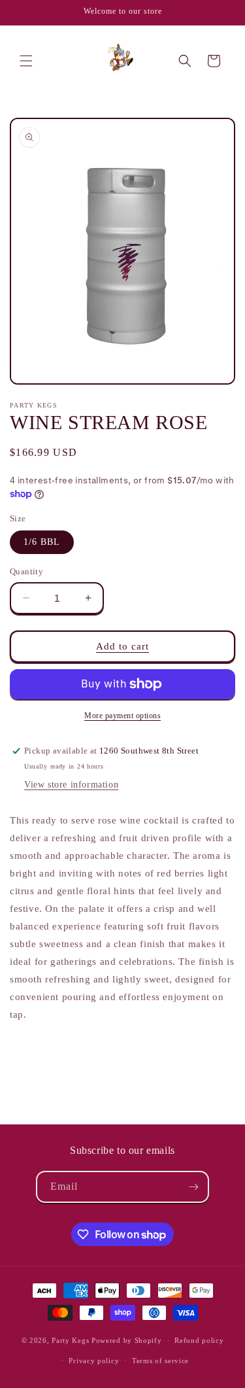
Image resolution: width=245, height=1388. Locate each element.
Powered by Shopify (126, 1340)
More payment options (122, 715)
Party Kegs (71, 1340)
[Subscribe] (193, 1187)
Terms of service (160, 1360)
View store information (71, 784)
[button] (26, 60)
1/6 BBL (42, 542)
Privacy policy (94, 1360)
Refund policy (198, 1340)
